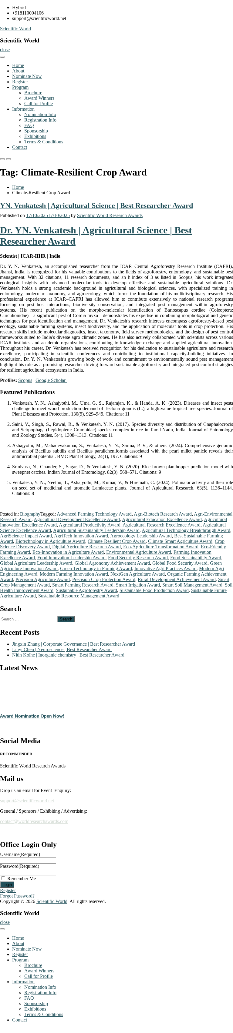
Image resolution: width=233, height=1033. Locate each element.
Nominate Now (27, 76)
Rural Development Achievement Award (177, 579)
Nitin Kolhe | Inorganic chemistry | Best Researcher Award (68, 654)
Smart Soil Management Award (192, 584)
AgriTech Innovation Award (81, 535)
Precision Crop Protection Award (103, 579)
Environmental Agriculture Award (138, 552)
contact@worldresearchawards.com (34, 821)
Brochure (33, 92)
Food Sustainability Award (195, 557)
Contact (19, 147)
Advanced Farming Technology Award (94, 513)
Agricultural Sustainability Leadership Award (96, 530)
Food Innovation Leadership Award (71, 557)
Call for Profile (38, 103)
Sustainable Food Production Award (154, 590)
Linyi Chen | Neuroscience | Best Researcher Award (62, 649)
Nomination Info (40, 114)
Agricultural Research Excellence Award (162, 524)
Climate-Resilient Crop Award (117, 541)
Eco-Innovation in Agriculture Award (68, 552)
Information (23, 109)
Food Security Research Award (138, 557)
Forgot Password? (17, 895)
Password (19, 866)
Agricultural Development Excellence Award (77, 519)
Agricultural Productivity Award (89, 524)
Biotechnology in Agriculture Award (50, 541)
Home (18, 65)
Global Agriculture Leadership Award (36, 563)
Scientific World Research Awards (110, 215)
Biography (30, 513)
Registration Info (40, 119)
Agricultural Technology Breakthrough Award (186, 530)
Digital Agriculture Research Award (86, 546)
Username (20, 854)
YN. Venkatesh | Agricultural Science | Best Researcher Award (96, 205)
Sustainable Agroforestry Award (86, 590)
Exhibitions (35, 136)
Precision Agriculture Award (42, 579)
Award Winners (39, 98)
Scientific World (15, 28)
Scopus (25, 380)
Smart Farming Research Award (82, 584)
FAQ (29, 125)
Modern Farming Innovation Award (74, 574)
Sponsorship (36, 130)
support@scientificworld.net (27, 800)
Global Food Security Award (180, 563)
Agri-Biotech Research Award (163, 513)
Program (20, 87)
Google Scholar (51, 380)
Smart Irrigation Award (138, 584)
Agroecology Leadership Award (141, 535)
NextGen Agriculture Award (137, 574)
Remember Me (21, 878)
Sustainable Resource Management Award (78, 595)
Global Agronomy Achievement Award (112, 563)
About (18, 70)
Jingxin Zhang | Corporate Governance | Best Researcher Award (73, 644)
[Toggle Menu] (2, 57)
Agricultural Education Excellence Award (162, 519)
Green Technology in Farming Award (96, 568)
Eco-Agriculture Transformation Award (160, 546)
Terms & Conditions (43, 141)
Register (20, 81)
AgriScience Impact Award (26, 535)
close (5, 49)
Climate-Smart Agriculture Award (180, 541)
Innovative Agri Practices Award (165, 568)
